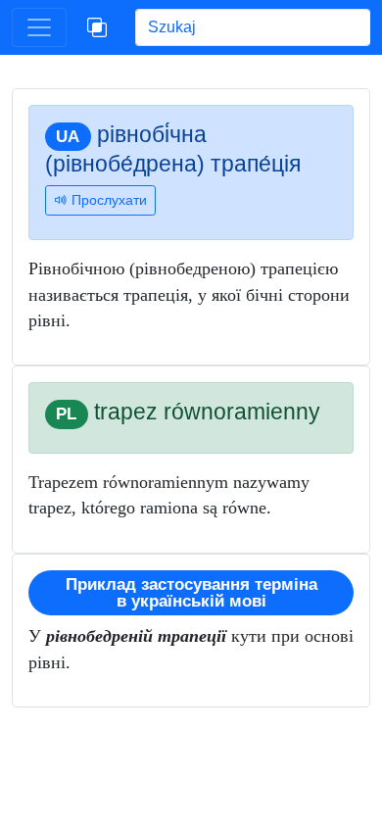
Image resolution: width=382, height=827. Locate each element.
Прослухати (107, 200)
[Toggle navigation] (39, 27)
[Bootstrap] (97, 27)
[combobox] (252, 27)
